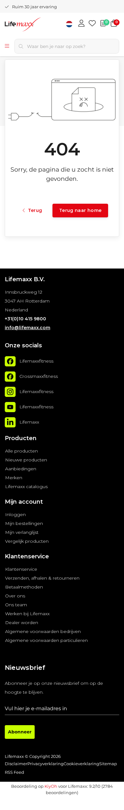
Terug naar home (80, 210)
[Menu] (7, 46)
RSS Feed (14, 772)
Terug (35, 210)
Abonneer (19, 732)
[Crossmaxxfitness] (10, 376)
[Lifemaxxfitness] (10, 361)
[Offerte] (103, 24)
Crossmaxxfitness (38, 376)
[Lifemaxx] (10, 422)
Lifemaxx (29, 422)
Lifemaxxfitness (36, 361)
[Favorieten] (92, 24)
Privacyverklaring (45, 763)
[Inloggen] (81, 24)
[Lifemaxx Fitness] (36, 25)
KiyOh (51, 786)
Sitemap (108, 763)
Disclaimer (16, 763)
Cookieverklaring (81, 763)
